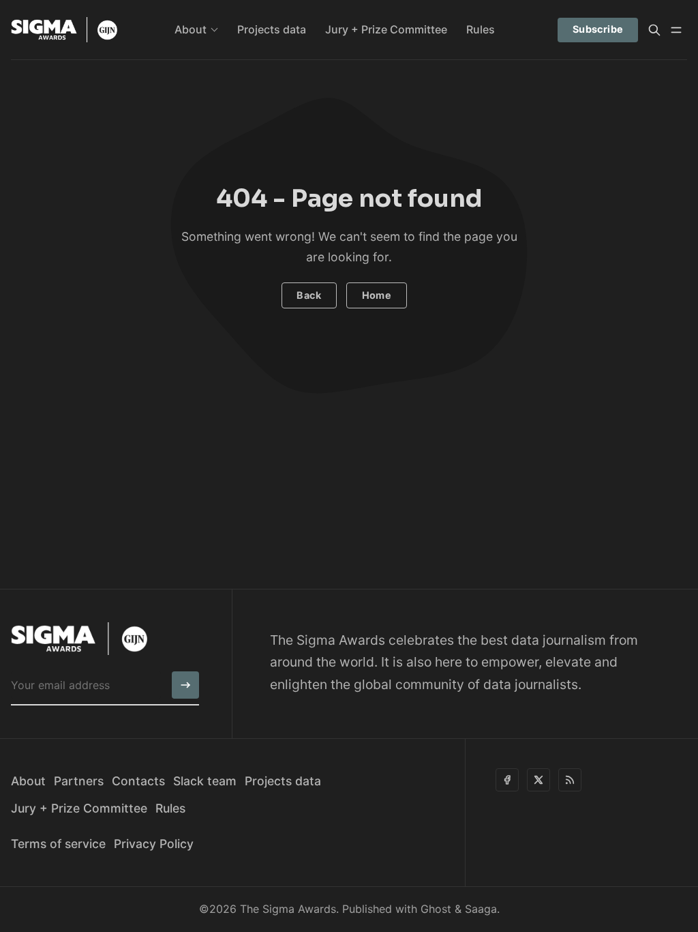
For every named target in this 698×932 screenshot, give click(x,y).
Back (309, 295)
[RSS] (569, 779)
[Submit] (185, 685)
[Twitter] (538, 779)
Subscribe (598, 29)
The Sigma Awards (288, 909)
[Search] (654, 30)
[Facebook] (507, 779)
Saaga (481, 909)
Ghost (436, 909)
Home (377, 295)
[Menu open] (676, 30)
